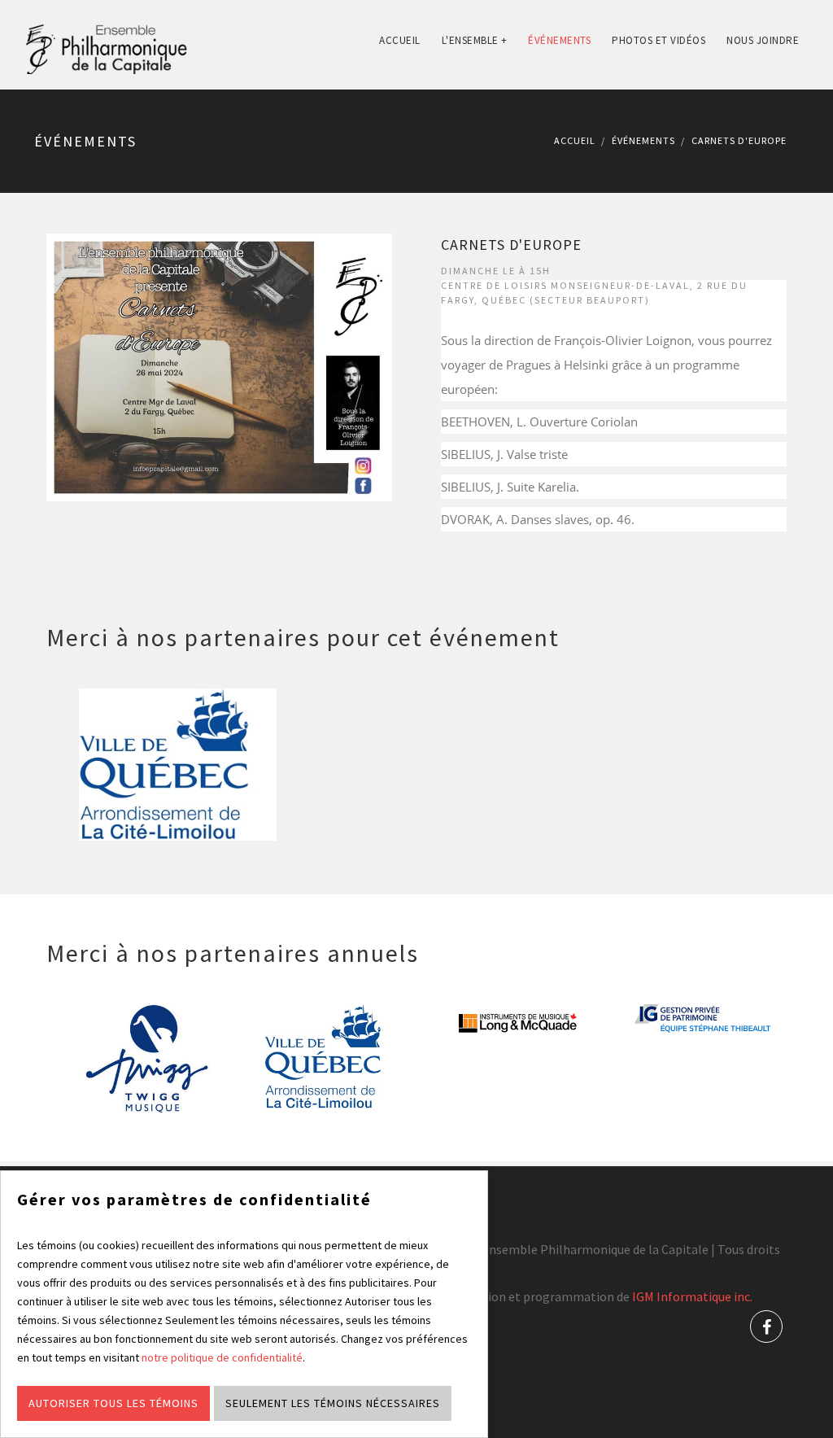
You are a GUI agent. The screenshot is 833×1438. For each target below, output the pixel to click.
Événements (559, 40)
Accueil (400, 40)
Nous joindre (762, 40)
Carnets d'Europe (511, 244)
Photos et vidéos (658, 40)
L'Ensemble (475, 40)
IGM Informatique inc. (692, 1296)
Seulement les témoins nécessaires (332, 1403)
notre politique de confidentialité (222, 1357)
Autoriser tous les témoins (113, 1403)
